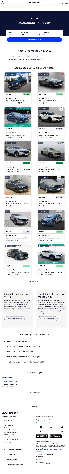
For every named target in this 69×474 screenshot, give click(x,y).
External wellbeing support (11, 439)
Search (66, 3)
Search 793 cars (35, 39)
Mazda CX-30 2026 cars (10, 381)
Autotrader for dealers (15, 465)
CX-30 (24, 7)
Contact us (6, 422)
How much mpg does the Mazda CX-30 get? (23, 357)
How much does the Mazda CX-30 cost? (21, 352)
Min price (24, 32)
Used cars (10, 7)
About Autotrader (8, 425)
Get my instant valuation (14, 318)
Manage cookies (8, 442)
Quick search (11, 460)
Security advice (8, 420)
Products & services (14, 449)
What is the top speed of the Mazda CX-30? (23, 346)
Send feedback (43, 421)
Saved (62, 3)
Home (3, 7)
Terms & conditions (9, 434)
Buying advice (12, 454)
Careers (6, 427)
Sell (6, 3)
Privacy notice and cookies (11, 432)
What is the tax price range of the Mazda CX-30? (25, 362)
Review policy (7, 436)
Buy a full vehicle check (47, 318)
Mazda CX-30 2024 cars (9, 387)
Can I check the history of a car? (18, 341)
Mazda (18, 7)
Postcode (10, 32)
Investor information (9, 429)
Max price (46, 32)
